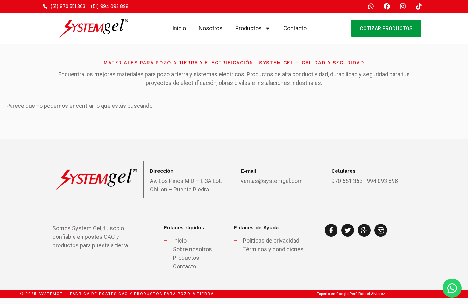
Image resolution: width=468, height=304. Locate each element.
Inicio (179, 28)
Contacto (295, 28)
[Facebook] (386, 6)
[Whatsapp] (371, 6)
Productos (248, 28)
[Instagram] (402, 6)
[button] (452, 288)
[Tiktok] (418, 6)
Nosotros (211, 28)
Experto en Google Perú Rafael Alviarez (351, 294)
